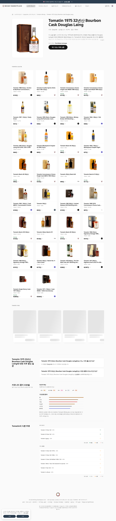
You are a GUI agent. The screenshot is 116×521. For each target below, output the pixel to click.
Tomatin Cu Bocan (45, 472)
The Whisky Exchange (61, 43)
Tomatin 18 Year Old (46, 430)
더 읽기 (102, 40)
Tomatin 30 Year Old (46, 434)
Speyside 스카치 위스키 (29, 14)
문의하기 (35, 502)
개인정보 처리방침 (58, 502)
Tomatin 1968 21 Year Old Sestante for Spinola (53, 463)
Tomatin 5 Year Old (46, 468)
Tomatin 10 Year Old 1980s (48, 455)
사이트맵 (50, 502)
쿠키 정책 (25, 513)
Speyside (49, 364)
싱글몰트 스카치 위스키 (81, 374)
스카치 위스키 (18, 14)
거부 (9, 516)
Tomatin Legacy (45, 438)
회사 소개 (28, 502)
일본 (55, 6)
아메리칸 (66, 6)
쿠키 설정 (78, 502)
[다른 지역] (112, 6)
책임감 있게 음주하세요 (88, 502)
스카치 (31, 6)
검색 (23, 502)
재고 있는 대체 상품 (58, 47)
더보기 (87, 6)
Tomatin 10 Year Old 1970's (48, 451)
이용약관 (67, 502)
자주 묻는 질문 (42, 502)
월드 (78, 6)
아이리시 (43, 6)
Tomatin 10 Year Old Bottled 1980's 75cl (51, 459)
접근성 (72, 502)
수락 (23, 516)
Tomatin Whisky (41, 14)
